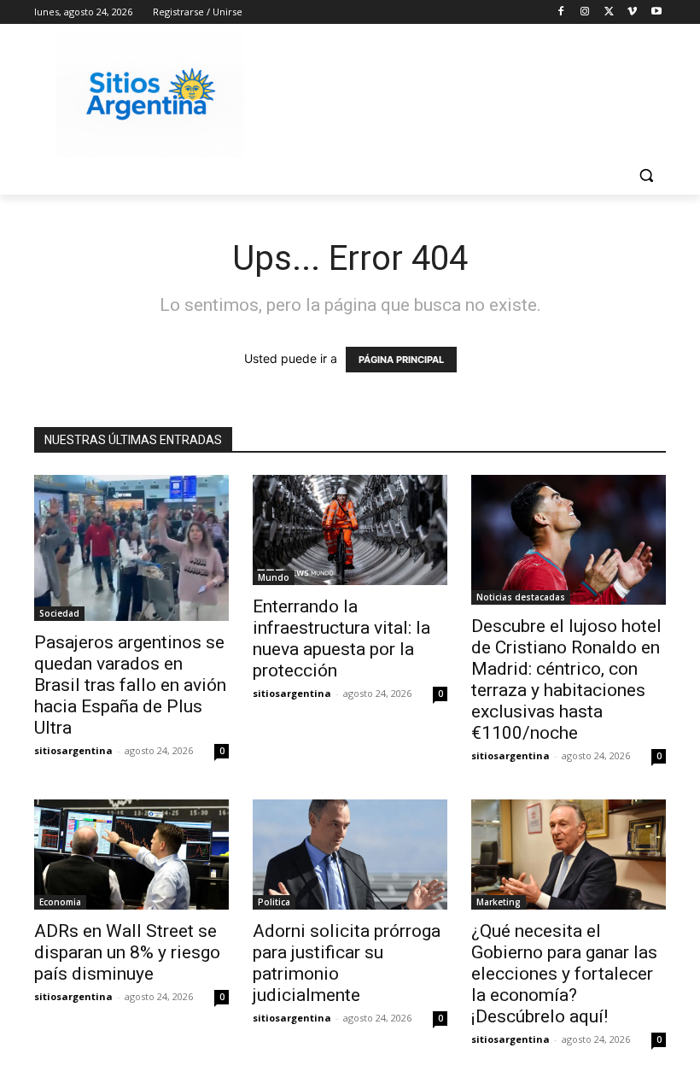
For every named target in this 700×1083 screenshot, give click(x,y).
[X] (609, 12)
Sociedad (59, 613)
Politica (274, 902)
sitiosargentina (73, 750)
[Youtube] (656, 12)
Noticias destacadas (520, 597)
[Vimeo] (632, 12)
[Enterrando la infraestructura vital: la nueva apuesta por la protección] (350, 529)
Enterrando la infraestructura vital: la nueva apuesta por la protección (341, 638)
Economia (60, 902)
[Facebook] (561, 12)
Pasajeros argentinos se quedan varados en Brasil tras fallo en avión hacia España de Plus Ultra (130, 685)
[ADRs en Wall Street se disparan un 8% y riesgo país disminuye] (131, 854)
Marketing (498, 902)
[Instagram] (585, 12)
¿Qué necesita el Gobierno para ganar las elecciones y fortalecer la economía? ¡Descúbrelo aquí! (564, 974)
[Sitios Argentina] (150, 94)
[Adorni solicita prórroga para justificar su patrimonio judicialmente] (350, 854)
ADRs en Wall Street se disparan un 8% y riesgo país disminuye (127, 952)
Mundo (273, 577)
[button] (646, 175)
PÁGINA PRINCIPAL (401, 360)
